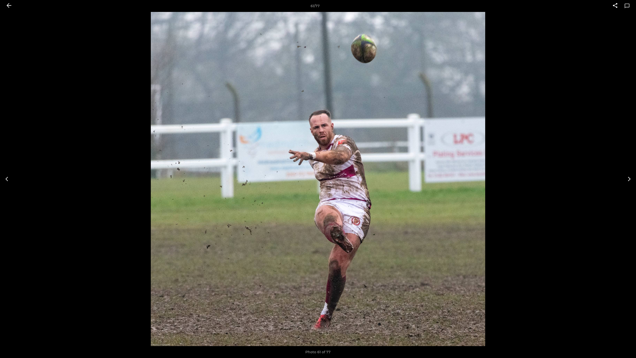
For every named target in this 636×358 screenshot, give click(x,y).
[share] (615, 5)
